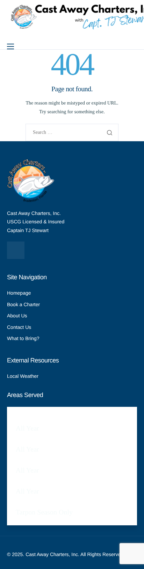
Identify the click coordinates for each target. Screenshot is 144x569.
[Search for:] (72, 132)
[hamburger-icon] (10, 46)
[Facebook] (15, 250)
